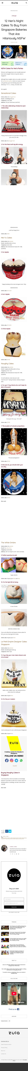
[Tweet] (9, 831)
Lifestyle (14, 16)
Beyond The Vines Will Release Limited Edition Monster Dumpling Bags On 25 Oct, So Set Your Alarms (18, 945)
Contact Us (3, 1053)
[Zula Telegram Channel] (16, 760)
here (14, 578)
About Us (3, 1050)
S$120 (8, 461)
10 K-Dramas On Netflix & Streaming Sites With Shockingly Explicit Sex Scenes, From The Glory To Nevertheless (18, 927)
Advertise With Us (5, 1041)
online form (8, 548)
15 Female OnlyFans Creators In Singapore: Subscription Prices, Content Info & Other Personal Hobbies (17, 952)
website (11, 241)
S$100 (8, 359)
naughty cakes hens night (7, 838)
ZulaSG (15, 766)
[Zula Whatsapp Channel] (21, 760)
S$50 (8, 233)
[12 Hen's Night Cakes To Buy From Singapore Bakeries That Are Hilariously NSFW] (14, 51)
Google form (13, 97)
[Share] (6, 831)
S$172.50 (9, 290)
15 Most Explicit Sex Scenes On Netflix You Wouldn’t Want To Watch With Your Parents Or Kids (18, 939)
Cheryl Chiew (5, 836)
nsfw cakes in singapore (18, 838)
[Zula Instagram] (11, 760)
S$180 (8, 422)
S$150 (8, 497)
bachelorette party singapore (19, 838)
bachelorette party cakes (7, 838)
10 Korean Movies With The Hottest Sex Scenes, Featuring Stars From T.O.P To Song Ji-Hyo (17, 933)
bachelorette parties (7, 81)
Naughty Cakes (7, 363)
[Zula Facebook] (7, 760)
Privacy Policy (4, 1047)
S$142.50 (9, 325)
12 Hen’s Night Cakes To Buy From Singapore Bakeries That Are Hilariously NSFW (14, 29)
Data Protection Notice (6, 1044)
